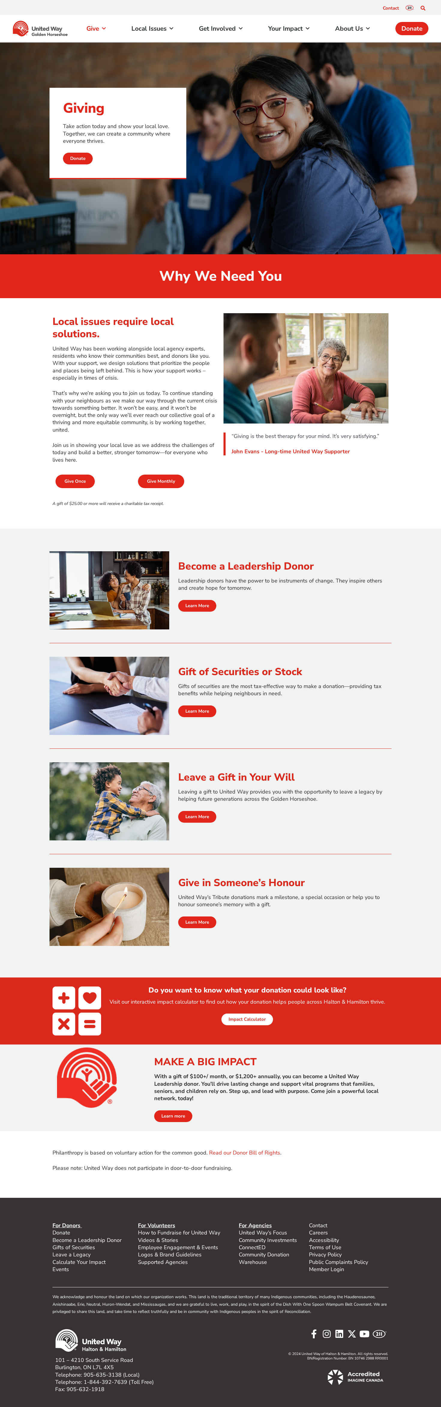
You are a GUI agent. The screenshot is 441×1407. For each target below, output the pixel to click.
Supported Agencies (163, 1262)
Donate (411, 28)
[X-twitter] (352, 1334)
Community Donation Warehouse (264, 1258)
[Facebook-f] (314, 1334)
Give (92, 28)
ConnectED (252, 1247)
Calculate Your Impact (79, 1262)
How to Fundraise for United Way (179, 1232)
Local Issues (148, 28)
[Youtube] (364, 1334)
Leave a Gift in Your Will (236, 777)
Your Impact (285, 28)
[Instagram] (326, 1334)
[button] (423, 8)
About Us (349, 28)
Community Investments (268, 1240)
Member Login (326, 1269)
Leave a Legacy (71, 1254)
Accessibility (324, 1240)
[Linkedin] (339, 1334)
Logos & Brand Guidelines (170, 1254)
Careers (318, 1232)
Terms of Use (325, 1247)
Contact (391, 8)
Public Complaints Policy (338, 1262)
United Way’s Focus (263, 1232)
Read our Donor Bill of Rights (244, 1152)
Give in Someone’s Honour (241, 883)
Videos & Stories (158, 1240)
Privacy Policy (325, 1254)
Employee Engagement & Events (178, 1247)
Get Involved (217, 28)
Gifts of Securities (73, 1247)
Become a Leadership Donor (246, 566)
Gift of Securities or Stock (240, 672)
